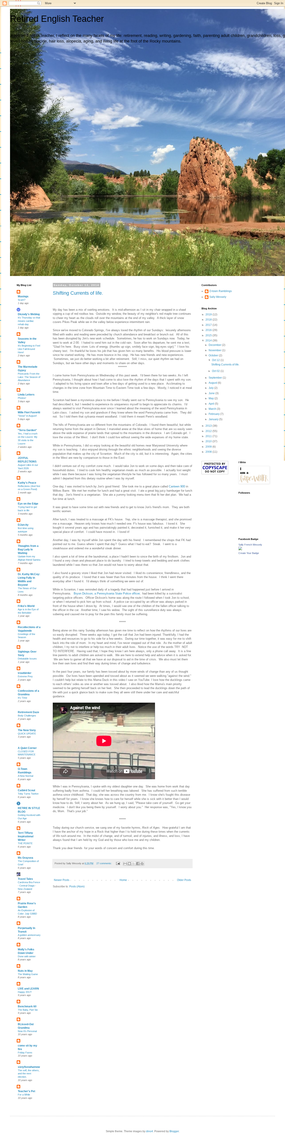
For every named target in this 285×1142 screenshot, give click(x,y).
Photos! (22, 398)
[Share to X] (133, 863)
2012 (209, 431)
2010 (209, 441)
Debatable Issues (27, 658)
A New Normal (25, 776)
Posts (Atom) (77, 886)
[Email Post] (118, 863)
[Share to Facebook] (138, 863)
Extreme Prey (25, 676)
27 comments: (104, 863)
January (214, 419)
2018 (209, 319)
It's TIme (22, 697)
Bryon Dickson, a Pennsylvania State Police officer (107, 593)
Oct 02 (216, 371)
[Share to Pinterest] (142, 863)
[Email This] (125, 863)
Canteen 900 (177, 486)
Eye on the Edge (28, 503)
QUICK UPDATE (27, 733)
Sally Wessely (217, 296)
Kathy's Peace (27, 482)
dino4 (149, 1131)
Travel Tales (25, 878)
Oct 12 (216, 360)
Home (123, 880)
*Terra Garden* (27, 430)
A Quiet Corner (27, 748)
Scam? (21, 299)
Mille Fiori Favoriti (29, 412)
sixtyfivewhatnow (29, 1067)
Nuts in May (25, 970)
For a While (24, 1094)
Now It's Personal (27, 1031)
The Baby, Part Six (28, 1009)
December (215, 345)
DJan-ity (23, 524)
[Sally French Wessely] (240, 549)
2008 (209, 451)
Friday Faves (25, 1052)
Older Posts (184, 880)
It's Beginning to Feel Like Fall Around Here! (29, 349)
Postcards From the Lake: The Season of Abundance (29, 377)
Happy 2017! (25, 992)
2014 (209, 340)
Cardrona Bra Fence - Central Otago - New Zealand (29, 885)
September (216, 377)
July (211, 387)
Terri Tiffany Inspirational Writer (25, 836)
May (211, 398)
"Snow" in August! (27, 415)
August (213, 382)
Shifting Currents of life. (78, 293)
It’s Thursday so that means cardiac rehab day (29, 321)
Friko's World (26, 606)
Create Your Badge (248, 553)
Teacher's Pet (26, 1091)
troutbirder (24, 673)
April (212, 403)
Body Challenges (27, 715)
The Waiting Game (28, 974)
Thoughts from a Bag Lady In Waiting (28, 549)
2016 (209, 330)
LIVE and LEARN (28, 988)
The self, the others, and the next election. (28, 1073)
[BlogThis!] (129, 863)
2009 (209, 446)
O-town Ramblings (220, 291)
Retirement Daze (28, 712)
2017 (209, 325)
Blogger (174, 1131)
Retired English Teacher (57, 19)
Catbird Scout (26, 790)
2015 (209, 335)
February (214, 414)
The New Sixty (27, 730)
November (215, 350)
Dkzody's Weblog (29, 314)
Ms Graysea (25, 857)
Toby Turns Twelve (28, 793)
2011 (209, 436)
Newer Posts (61, 880)
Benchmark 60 (27, 1006)
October (214, 355)
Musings (23, 296)
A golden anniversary (29, 935)
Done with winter (27, 956)
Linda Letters (26, 394)
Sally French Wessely (250, 544)
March (213, 408)
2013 (209, 425)
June (212, 393)
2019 (209, 314)
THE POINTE (25, 843)
